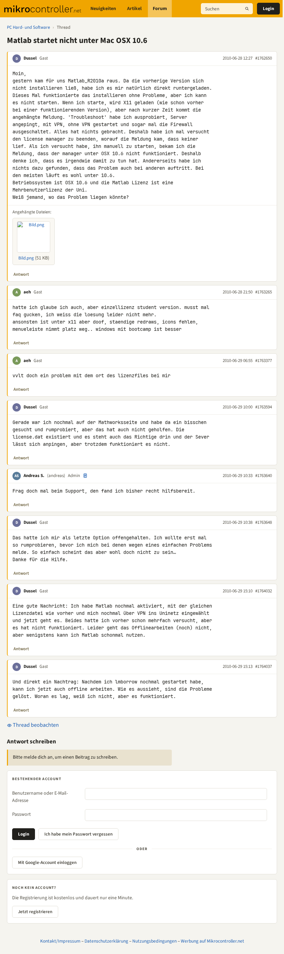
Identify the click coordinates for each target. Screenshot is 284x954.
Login (268, 9)
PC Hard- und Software (28, 27)
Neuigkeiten (103, 8)
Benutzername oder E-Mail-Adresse (40, 797)
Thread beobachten (35, 725)
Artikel (134, 8)
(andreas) (56, 475)
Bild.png (26, 258)
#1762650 (263, 58)
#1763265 (263, 292)
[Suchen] (247, 9)
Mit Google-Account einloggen (47, 862)
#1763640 (263, 475)
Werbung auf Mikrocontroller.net (212, 941)
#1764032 (263, 591)
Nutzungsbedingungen (154, 941)
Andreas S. (34, 475)
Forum (160, 8)
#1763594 (263, 407)
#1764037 (263, 666)
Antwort (21, 274)
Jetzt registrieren (35, 912)
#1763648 (263, 522)
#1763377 (263, 360)
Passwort (21, 814)
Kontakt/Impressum (60, 941)
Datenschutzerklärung (106, 941)
